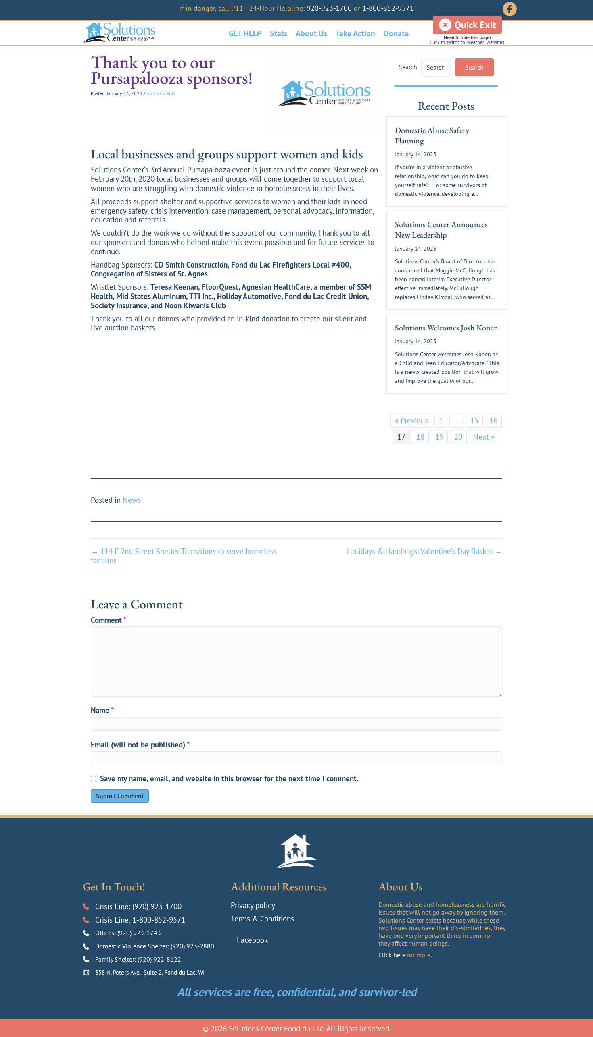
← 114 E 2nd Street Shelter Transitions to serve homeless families (184, 556)
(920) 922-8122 (159, 959)
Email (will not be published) (140, 744)
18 (420, 437)
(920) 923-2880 (192, 946)
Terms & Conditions (262, 918)
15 (474, 420)
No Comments (160, 93)
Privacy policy (253, 905)
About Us (311, 33)
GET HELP (245, 33)
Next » (484, 437)
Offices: (106, 933)
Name (102, 710)
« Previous (411, 420)
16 (493, 420)
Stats (278, 33)
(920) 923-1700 (157, 906)
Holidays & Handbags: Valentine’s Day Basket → (424, 551)
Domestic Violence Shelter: (133, 946)
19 (439, 437)
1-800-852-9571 (388, 8)
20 (458, 437)
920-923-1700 (329, 8)
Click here (391, 955)
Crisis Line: (113, 906)
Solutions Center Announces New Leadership (441, 229)
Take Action (355, 33)
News (132, 500)
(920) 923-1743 (139, 933)
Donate (396, 33)
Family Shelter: (116, 959)
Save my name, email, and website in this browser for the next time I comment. (229, 778)
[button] (474, 67)
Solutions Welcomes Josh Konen (446, 327)
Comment (108, 620)
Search (408, 67)
